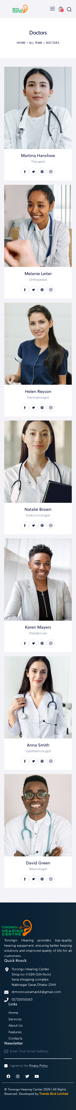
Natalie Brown (38, 509)
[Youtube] (37, 1076)
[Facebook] (8, 1076)
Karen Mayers (38, 627)
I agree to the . (29, 1065)
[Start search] (69, 9)
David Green (38, 862)
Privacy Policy (38, 1065)
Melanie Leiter (38, 273)
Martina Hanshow (38, 155)
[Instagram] (18, 1076)
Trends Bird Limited (53, 1094)
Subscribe (68, 1051)
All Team (35, 43)
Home (21, 43)
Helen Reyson (38, 391)
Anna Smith (38, 745)
